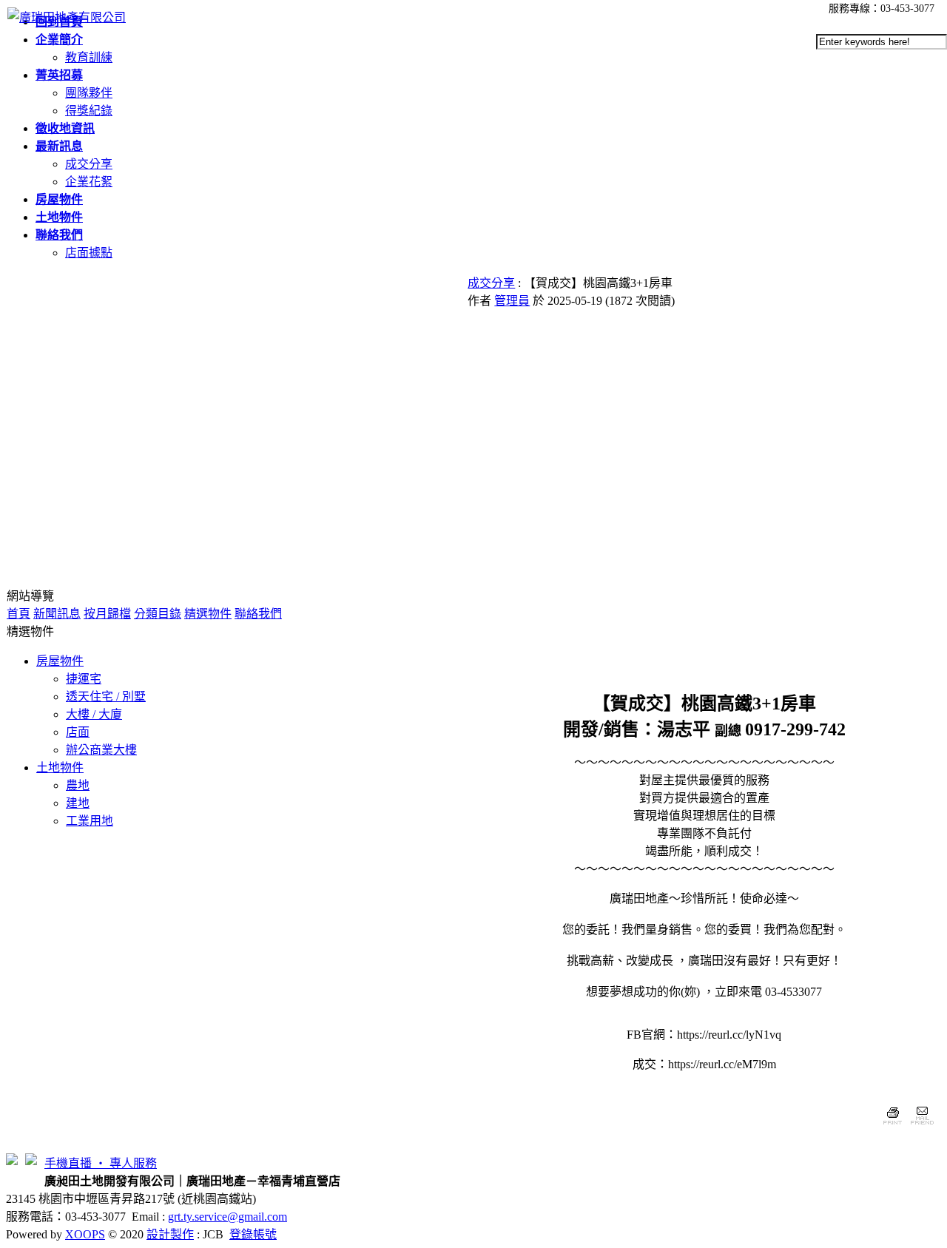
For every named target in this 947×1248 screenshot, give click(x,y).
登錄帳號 (253, 1234)
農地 (78, 785)
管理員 (512, 300)
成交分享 (88, 164)
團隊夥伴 (88, 93)
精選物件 (208, 613)
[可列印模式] (893, 1126)
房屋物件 (60, 661)
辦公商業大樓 (101, 749)
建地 (78, 803)
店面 (78, 732)
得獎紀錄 (88, 110)
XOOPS (85, 1234)
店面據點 (88, 252)
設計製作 (170, 1234)
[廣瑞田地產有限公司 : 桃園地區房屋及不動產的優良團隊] (66, 17)
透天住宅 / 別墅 (106, 696)
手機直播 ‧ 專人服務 (100, 1163)
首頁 (18, 613)
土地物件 (60, 767)
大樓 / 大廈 (94, 714)
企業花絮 (88, 181)
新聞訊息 (57, 613)
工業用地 (89, 820)
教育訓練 (88, 57)
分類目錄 (157, 613)
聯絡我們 (258, 613)
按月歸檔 (107, 613)
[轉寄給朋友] (921, 1126)
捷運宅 (83, 678)
